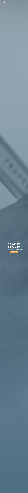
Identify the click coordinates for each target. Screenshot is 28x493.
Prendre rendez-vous (14, 251)
